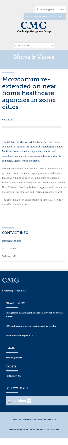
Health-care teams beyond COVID (21, 335)
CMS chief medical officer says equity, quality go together (31, 325)
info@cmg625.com (11, 240)
